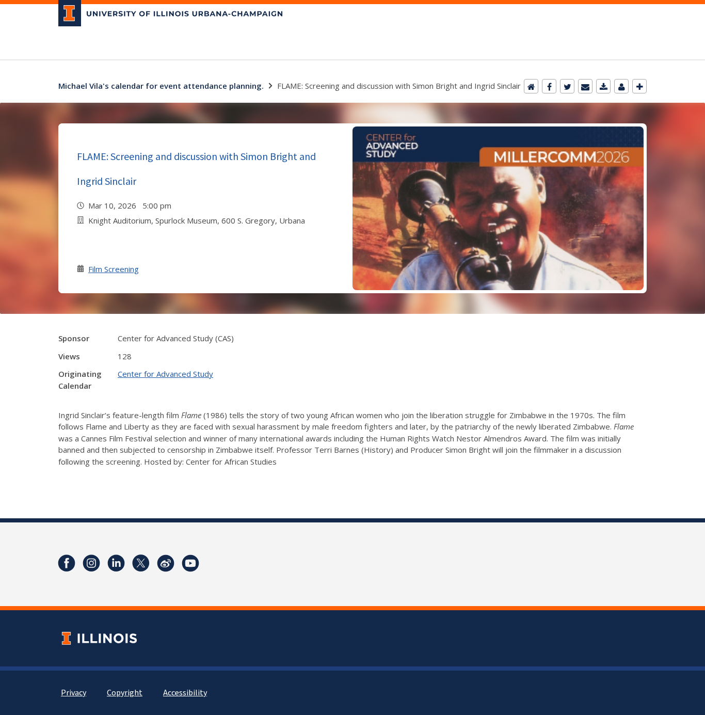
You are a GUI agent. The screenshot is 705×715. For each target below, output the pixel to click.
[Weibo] (165, 563)
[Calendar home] (531, 86)
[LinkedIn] (116, 563)
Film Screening (113, 269)
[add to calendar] (603, 86)
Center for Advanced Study (165, 374)
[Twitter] (567, 86)
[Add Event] (639, 86)
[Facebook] (549, 86)
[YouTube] (190, 563)
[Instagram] (91, 563)
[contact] (621, 86)
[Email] (585, 86)
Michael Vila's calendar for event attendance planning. (161, 86)
